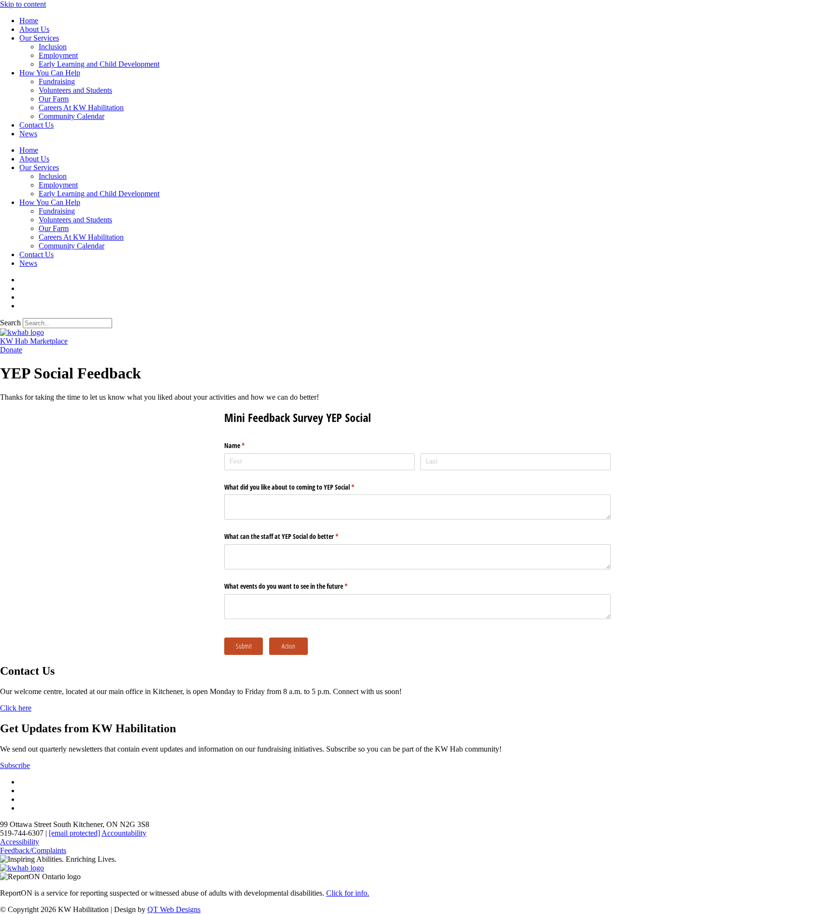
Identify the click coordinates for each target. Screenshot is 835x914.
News (28, 134)
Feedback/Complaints (33, 850)
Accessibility (19, 842)
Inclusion (53, 47)
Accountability (123, 833)
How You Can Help (49, 73)
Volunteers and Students (75, 90)
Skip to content (23, 4)
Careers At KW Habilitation (81, 107)
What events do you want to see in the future (297, 586)
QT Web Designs (174, 909)
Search (10, 323)
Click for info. (347, 893)
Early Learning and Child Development (99, 64)
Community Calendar (71, 116)
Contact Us (36, 125)
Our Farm (54, 99)
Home (28, 20)
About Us (34, 29)
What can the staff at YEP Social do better (292, 536)
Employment (58, 55)
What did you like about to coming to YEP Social (300, 487)
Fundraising (57, 81)
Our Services (39, 38)
